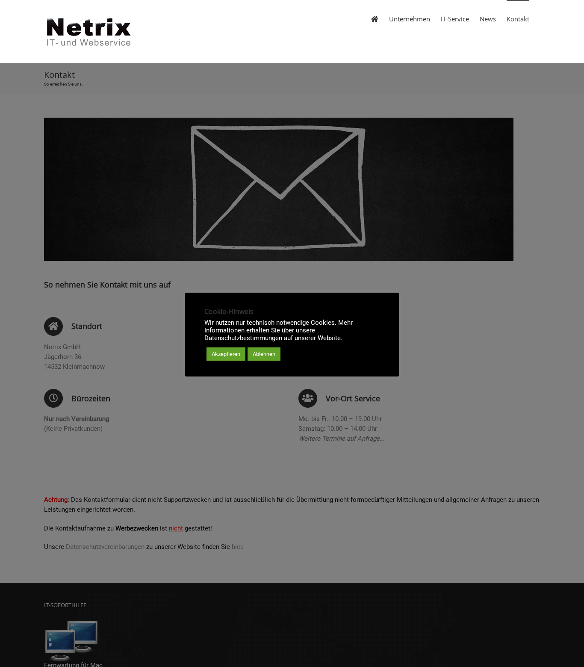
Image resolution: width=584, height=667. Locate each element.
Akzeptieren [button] (226, 354)
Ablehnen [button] (264, 354)
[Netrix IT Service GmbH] (374, 18)
